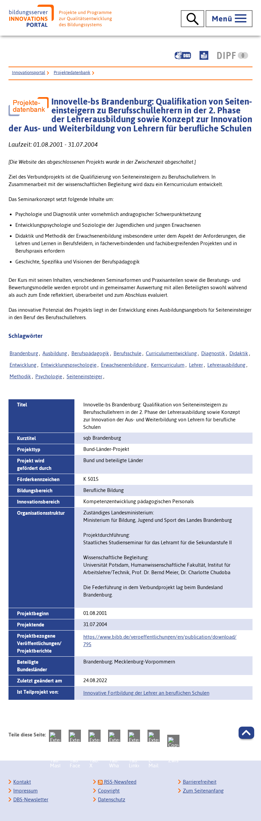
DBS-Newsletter (30, 799)
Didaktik (238, 353)
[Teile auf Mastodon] (55, 736)
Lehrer (196, 365)
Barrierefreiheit (199, 782)
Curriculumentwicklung (171, 353)
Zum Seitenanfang (203, 790)
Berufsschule (127, 353)
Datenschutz (111, 799)
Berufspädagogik (90, 353)
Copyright (109, 790)
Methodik (20, 376)
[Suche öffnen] (192, 18)
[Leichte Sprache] (204, 55)
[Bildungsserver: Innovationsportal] (60, 15)
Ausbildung (54, 353)
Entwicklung (23, 365)
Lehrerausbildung (226, 365)
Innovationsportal (28, 72)
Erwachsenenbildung (123, 365)
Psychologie (48, 376)
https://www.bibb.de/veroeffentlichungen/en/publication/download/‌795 (160, 640)
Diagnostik (213, 353)
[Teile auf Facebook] (75, 736)
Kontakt (22, 782)
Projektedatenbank (72, 72)
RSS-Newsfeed (119, 782)
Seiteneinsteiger (84, 376)
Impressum (25, 790)
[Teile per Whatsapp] (114, 736)
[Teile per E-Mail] (153, 736)
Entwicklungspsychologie (69, 365)
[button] (246, 733)
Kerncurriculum (168, 365)
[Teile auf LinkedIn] (134, 736)
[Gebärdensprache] (183, 55)
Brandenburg (24, 353)
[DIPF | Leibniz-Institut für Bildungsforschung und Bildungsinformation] (233, 55)
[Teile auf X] (94, 736)
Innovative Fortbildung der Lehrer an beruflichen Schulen (146, 693)
